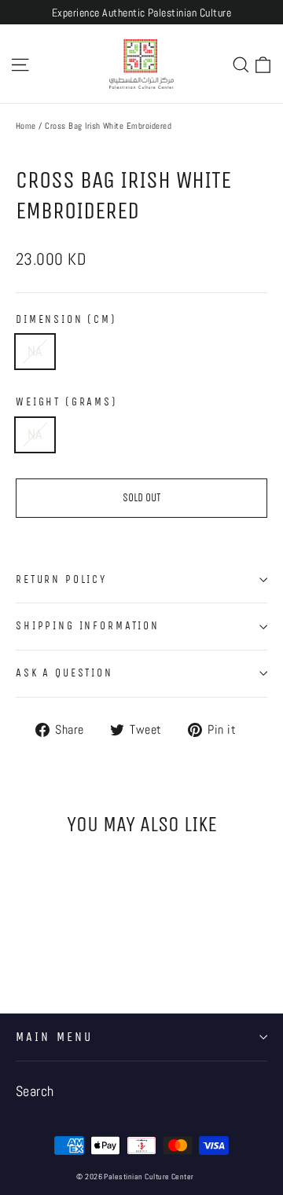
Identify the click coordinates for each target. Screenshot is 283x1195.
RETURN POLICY (61, 579)
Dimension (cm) (66, 319)
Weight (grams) (67, 402)
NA (35, 351)
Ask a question (64, 673)
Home (26, 125)
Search (35, 1091)
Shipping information (88, 625)
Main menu (54, 1037)
